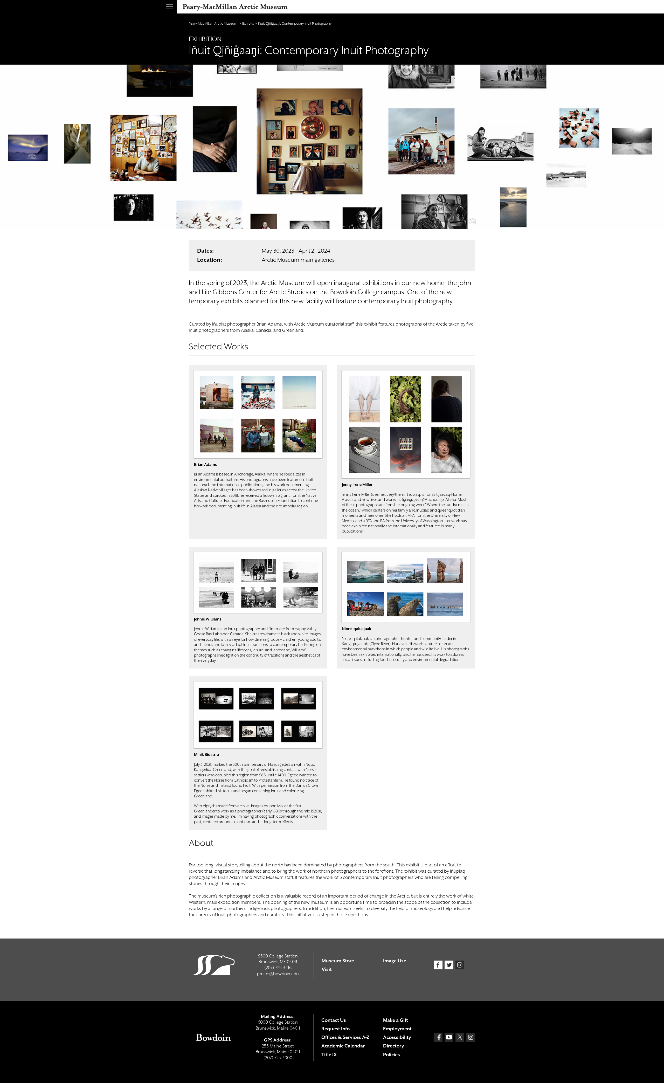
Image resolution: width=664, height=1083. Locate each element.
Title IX (329, 1054)
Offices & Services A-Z (345, 1037)
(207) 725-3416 (278, 967)
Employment (397, 1028)
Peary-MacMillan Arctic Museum (213, 23)
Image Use (394, 960)
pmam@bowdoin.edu (278, 973)
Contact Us (333, 1020)
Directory (393, 1045)
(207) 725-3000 (278, 1057)
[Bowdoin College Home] (213, 1037)
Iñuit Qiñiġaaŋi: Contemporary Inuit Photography (294, 23)
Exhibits (248, 23)
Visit (327, 969)
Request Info (335, 1028)
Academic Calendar (343, 1045)
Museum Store (338, 960)
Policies (391, 1054)
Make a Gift (395, 1020)
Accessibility (397, 1037)
